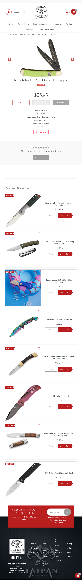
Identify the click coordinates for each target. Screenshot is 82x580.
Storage (69, 552)
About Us (33, 544)
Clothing (69, 544)
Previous (10, 59)
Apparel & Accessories (46, 29)
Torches (69, 24)
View (51, 215)
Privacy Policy (58, 522)
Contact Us (34, 557)
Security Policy (45, 564)
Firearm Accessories (40, 24)
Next (72, 59)
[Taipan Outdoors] (41, 12)
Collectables (57, 24)
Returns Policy (45, 558)
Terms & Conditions (57, 520)
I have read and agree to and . (58, 520)
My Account (34, 548)
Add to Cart (64, 215)
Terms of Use (45, 545)
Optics (56, 557)
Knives (10, 24)
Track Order (34, 552)
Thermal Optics (23, 24)
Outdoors (29, 29)
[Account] (67, 14)
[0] (77, 578)
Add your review (41, 158)
